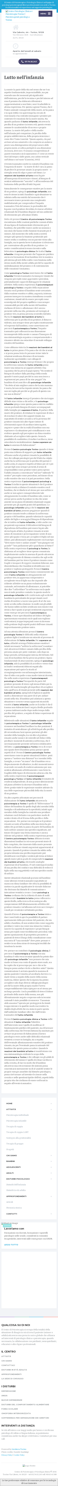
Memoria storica (14, 1208)
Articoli (9, 1202)
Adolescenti (13, 1167)
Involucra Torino (19, 1449)
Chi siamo (11, 1155)
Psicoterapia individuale (17, 1115)
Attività (11, 1109)
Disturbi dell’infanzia (16, 1184)
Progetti (10, 1149)
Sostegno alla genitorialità (18, 1138)
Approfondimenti (16, 1196)
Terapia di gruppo (14, 1144)
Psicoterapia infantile (16, 1121)
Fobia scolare (9, 1409)
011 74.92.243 (30, 62)
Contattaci (8, 1365)
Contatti (11, 1214)
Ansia (4, 1395)
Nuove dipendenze (11, 1400)
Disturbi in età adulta (16, 1190)
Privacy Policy (6, 1455)
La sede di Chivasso (12, 1378)
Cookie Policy (19, 1455)
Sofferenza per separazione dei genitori (25, 1418)
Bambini (10, 1161)
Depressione (8, 1391)
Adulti (10, 1173)
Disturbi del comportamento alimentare (25, 1404)
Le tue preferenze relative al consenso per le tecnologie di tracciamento (29, 1482)
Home (9, 1103)
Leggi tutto (11, 1245)
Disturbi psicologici (18, 1179)
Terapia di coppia (14, 1126)
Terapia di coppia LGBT (17, 1132)
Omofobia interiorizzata (16, 1413)
